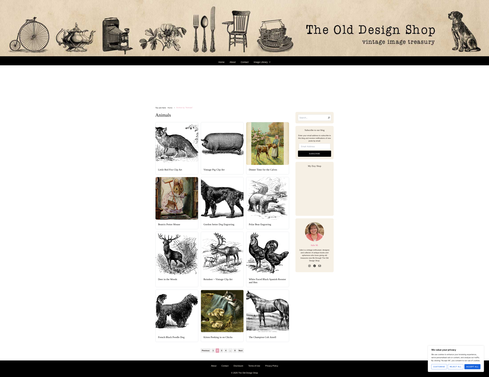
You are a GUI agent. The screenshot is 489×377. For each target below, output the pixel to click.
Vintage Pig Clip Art (214, 169)
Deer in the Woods (167, 279)
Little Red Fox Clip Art (170, 169)
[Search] (328, 117)
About (233, 62)
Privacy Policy (271, 366)
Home (221, 62)
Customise (439, 367)
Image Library (261, 62)
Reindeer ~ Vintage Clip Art (218, 279)
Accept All (472, 367)
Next (241, 350)
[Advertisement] (244, 84)
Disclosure (238, 366)
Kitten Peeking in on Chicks (218, 337)
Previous (205, 350)
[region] (456, 359)
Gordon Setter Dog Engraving (218, 224)
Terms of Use (254, 366)
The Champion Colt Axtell (262, 337)
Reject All (455, 367)
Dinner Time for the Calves (263, 169)
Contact (245, 62)
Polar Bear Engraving (260, 224)
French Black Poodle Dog (171, 337)
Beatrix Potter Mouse (169, 224)
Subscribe (314, 154)
